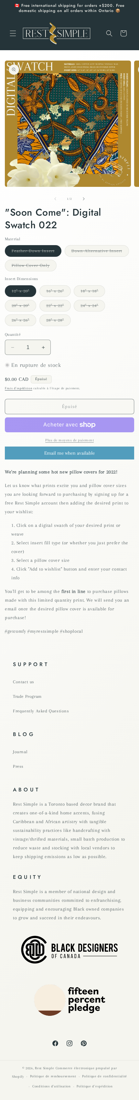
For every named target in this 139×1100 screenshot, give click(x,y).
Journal (20, 751)
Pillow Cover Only (34, 267)
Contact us (23, 681)
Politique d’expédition (94, 1086)
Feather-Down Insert (36, 252)
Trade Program (27, 696)
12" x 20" (24, 292)
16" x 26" (58, 292)
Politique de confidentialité (104, 1076)
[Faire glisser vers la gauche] (55, 199)
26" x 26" (24, 321)
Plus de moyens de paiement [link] (69, 440)
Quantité (13, 334)
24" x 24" (92, 307)
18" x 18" (92, 292)
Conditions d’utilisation (51, 1086)
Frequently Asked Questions (41, 711)
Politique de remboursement (53, 1076)
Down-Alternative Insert (100, 252)
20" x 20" (24, 307)
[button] (13, 33)
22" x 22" (58, 307)
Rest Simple (44, 1068)
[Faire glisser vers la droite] (84, 199)
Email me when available (69, 453)
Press (18, 766)
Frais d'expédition (18, 388)
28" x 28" (58, 321)
